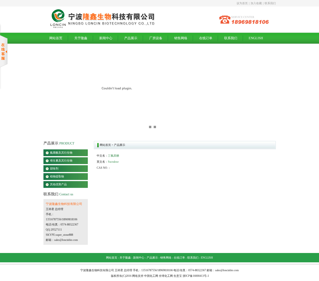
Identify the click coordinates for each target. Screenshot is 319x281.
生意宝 (178, 275)
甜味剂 (54, 168)
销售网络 (180, 38)
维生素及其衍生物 (61, 160)
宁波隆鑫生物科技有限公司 (64, 204)
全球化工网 (166, 275)
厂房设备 (155, 38)
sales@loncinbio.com (66, 240)
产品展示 (130, 38)
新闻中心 (105, 38)
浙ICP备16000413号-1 (196, 275)
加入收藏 (256, 3)
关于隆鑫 (80, 38)
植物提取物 (57, 176)
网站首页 (55, 38)
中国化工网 (151, 275)
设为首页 (242, 3)
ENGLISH (256, 38)
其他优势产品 (58, 184)
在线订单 (205, 38)
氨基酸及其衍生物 (61, 152)
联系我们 (270, 3)
